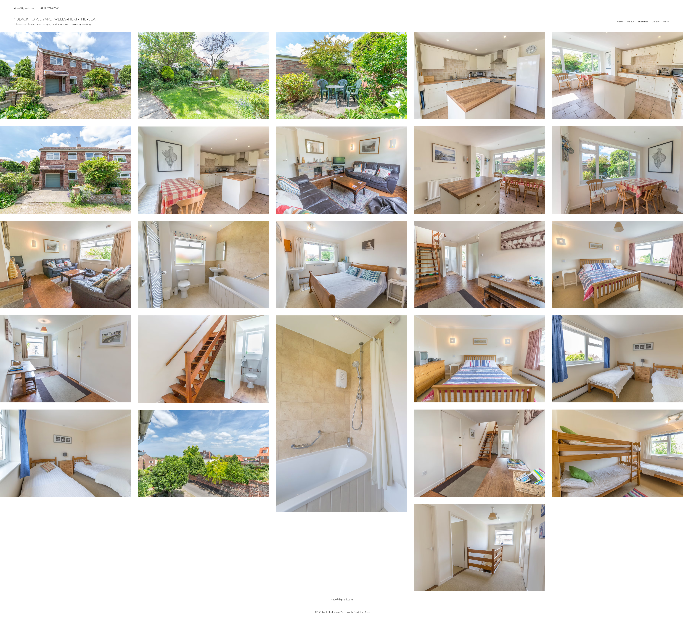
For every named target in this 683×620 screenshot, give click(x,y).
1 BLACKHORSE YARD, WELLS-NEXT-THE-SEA (54, 19)
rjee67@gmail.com (24, 8)
